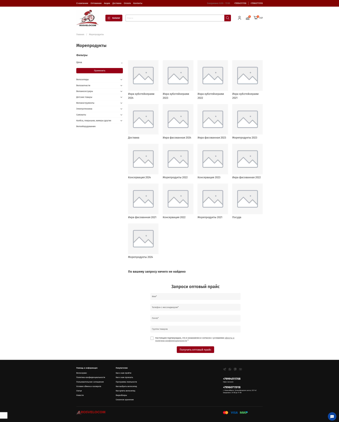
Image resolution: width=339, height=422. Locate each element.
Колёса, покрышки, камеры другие (93, 120)
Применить (99, 70)
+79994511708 (240, 3)
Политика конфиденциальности (90, 377)
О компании (82, 3)
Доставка (116, 3)
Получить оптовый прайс (195, 349)
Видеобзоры (121, 395)
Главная (80, 34)
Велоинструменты (85, 103)
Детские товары (84, 97)
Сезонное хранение (125, 400)
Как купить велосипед (125, 391)
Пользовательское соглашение (90, 382)
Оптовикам (96, 3)
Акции (107, 3)
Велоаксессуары (84, 91)
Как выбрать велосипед (126, 386)
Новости (80, 395)
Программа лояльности (126, 382)
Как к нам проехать (124, 377)
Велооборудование (86, 126)
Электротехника (84, 108)
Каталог (116, 18)
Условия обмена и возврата (88, 386)
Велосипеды (82, 79)
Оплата (127, 3)
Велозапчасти (83, 85)
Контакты (137, 3)
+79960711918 (256, 3)
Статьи (79, 391)
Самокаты (81, 114)
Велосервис (81, 373)
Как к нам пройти (123, 373)
